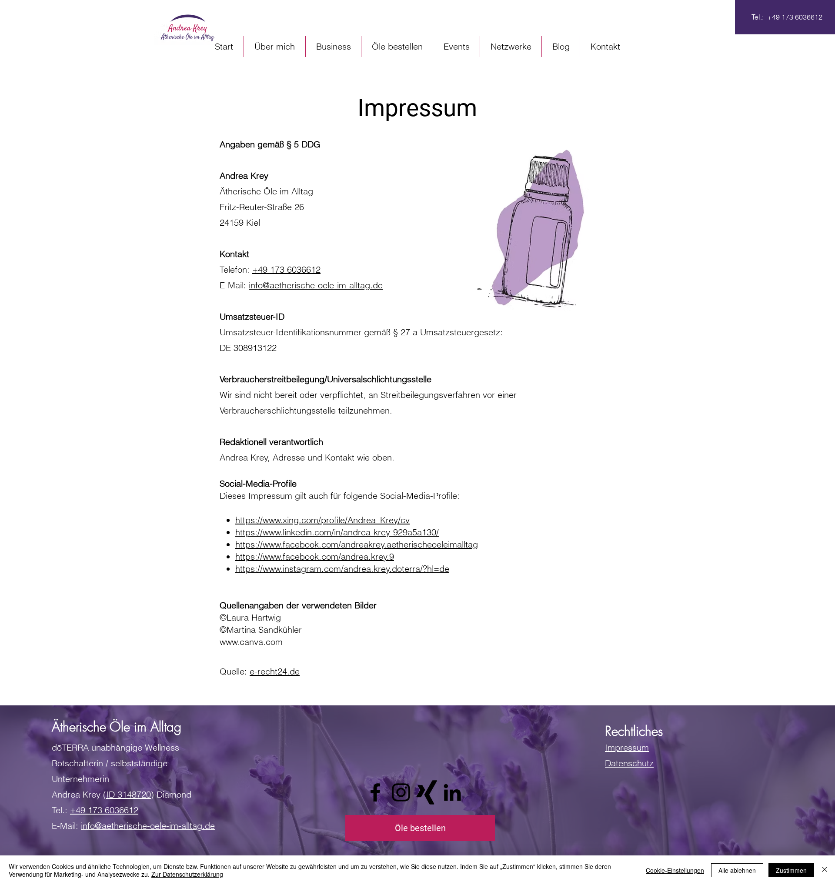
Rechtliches (634, 731)
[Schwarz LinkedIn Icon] (452, 792)
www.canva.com (251, 641)
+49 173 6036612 (286, 269)
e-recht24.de (275, 671)
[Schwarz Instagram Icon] (401, 792)
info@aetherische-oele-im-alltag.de (316, 285)
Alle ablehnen (737, 870)
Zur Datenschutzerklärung (187, 874)
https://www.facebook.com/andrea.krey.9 (314, 556)
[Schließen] (824, 870)
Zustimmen (791, 870)
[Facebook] (375, 792)
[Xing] (426, 792)
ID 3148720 (128, 794)
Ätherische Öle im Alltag (116, 726)
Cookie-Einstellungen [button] (675, 870)
